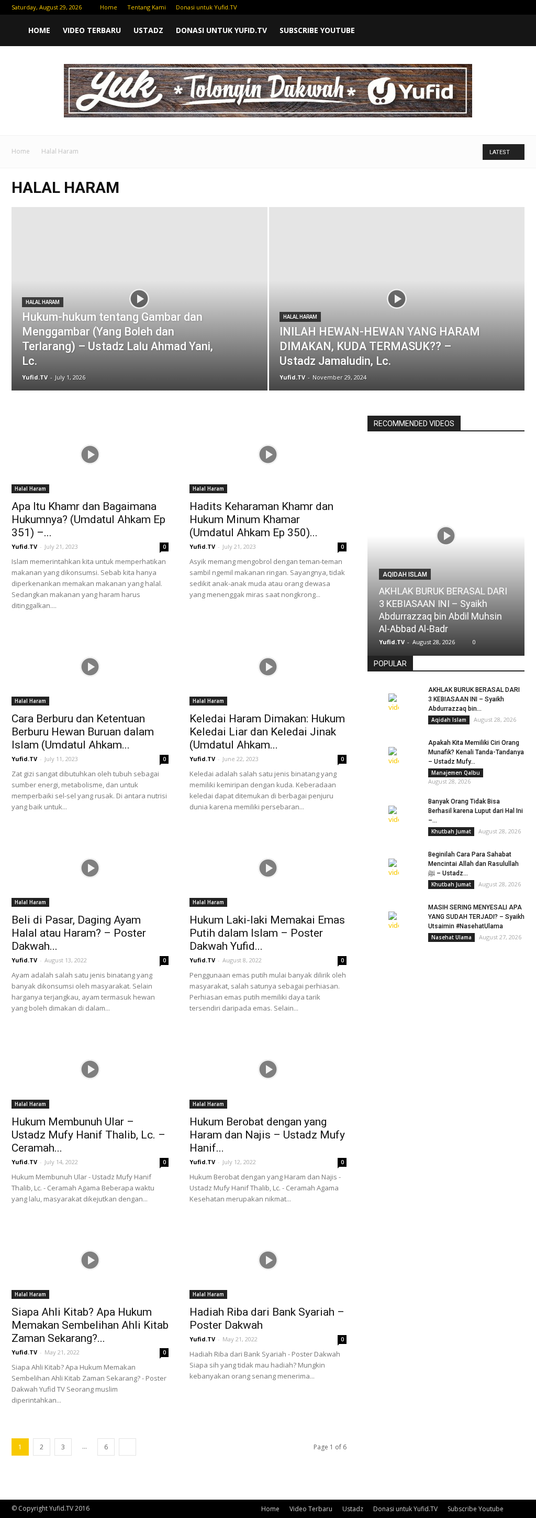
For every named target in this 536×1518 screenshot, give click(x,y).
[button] (511, 30)
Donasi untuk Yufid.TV (206, 7)
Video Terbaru (92, 30)
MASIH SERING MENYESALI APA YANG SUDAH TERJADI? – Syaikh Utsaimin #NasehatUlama (476, 917)
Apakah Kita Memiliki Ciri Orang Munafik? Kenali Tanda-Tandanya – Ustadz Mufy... (476, 752)
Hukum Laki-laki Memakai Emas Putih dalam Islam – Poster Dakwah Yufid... (267, 933)
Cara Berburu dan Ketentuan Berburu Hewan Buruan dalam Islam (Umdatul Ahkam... (83, 731)
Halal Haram (43, 302)
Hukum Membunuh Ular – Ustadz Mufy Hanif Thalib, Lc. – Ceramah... (88, 1134)
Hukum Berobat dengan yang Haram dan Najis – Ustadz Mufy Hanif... (267, 1134)
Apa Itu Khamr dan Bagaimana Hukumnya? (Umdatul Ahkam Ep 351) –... (88, 519)
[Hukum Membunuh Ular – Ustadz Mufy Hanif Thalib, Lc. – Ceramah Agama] (90, 1069)
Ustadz (148, 30)
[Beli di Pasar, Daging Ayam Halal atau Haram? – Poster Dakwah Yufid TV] (90, 868)
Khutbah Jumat (451, 831)
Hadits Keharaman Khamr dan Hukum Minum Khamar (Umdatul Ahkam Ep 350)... (261, 519)
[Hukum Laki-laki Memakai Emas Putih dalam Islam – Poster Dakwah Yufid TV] (268, 868)
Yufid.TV (35, 377)
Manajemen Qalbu (455, 772)
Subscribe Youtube (317, 30)
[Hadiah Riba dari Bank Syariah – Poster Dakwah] (268, 1260)
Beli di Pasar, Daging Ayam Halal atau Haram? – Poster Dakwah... (79, 933)
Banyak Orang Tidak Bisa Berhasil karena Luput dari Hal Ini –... (475, 811)
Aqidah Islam (405, 574)
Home (108, 7)
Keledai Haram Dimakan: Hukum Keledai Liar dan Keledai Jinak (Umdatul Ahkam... (267, 731)
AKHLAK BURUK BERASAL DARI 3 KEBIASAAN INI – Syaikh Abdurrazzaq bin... (474, 699)
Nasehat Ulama (451, 937)
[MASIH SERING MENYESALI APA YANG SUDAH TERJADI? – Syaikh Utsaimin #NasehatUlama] (393, 921)
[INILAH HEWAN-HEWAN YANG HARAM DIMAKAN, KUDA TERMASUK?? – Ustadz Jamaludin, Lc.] (397, 318)
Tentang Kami (146, 7)
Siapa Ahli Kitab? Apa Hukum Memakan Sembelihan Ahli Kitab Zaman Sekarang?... (90, 1325)
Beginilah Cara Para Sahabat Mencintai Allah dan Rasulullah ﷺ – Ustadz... (473, 864)
